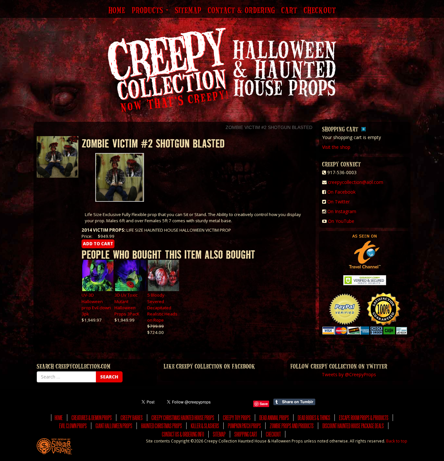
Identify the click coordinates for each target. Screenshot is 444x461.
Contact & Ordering (241, 10)
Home (116, 10)
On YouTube (341, 221)
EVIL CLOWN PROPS (73, 425)
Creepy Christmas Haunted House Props (182, 417)
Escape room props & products (363, 417)
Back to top (396, 440)
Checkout (320, 10)
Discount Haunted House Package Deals (353, 425)
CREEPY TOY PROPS (237, 417)
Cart (289, 10)
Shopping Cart (245, 434)
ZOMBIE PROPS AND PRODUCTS (292, 425)
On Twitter (338, 201)
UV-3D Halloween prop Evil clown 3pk (96, 304)
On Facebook (341, 192)
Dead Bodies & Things (314, 417)
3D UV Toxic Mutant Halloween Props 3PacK (126, 304)
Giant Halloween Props (114, 425)
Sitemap (188, 10)
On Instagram (341, 211)
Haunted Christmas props (161, 425)
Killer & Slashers (205, 425)
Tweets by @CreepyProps (349, 374)
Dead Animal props (274, 417)
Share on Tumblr (294, 402)
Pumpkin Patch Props (244, 425)
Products (148, 10)
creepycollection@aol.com (355, 182)
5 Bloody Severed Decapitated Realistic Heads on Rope (162, 307)
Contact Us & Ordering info (183, 434)
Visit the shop (336, 147)
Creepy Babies (132, 417)
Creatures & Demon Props (92, 417)
